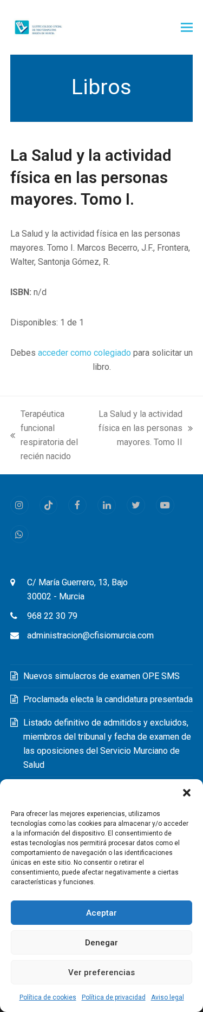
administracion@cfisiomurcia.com (90, 635)
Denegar (101, 943)
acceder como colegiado (84, 353)
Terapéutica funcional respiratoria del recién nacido (44, 435)
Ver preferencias (101, 972)
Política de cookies (47, 997)
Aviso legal (167, 997)
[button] (186, 792)
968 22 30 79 (52, 616)
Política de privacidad (114, 997)
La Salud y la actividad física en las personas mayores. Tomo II (140, 429)
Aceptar (101, 913)
